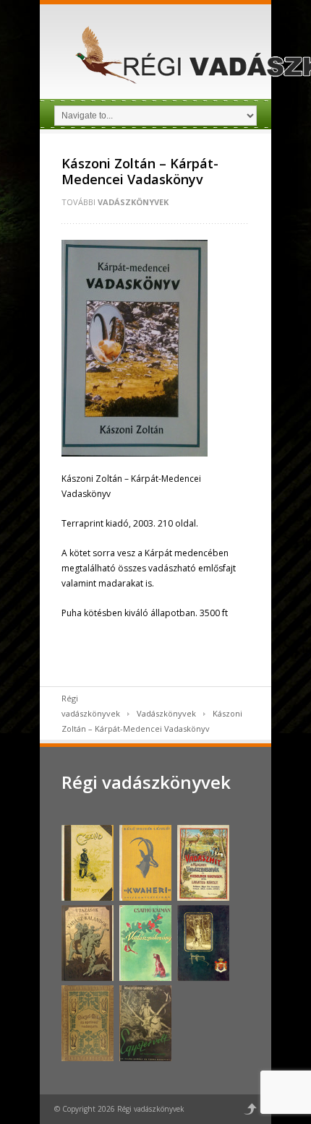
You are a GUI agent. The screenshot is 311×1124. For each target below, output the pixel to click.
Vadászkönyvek (133, 201)
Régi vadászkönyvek (146, 782)
